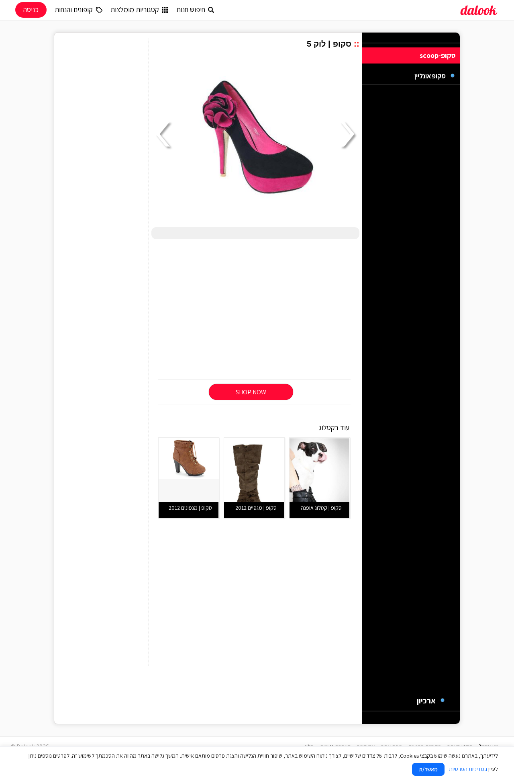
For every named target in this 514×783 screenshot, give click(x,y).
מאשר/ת (428, 769)
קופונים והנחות (74, 9)
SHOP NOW (251, 392)
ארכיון (426, 700)
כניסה (31, 9)
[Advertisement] (255, 310)
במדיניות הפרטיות (468, 769)
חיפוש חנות (190, 9)
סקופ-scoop (438, 55)
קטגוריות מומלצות (134, 9)
